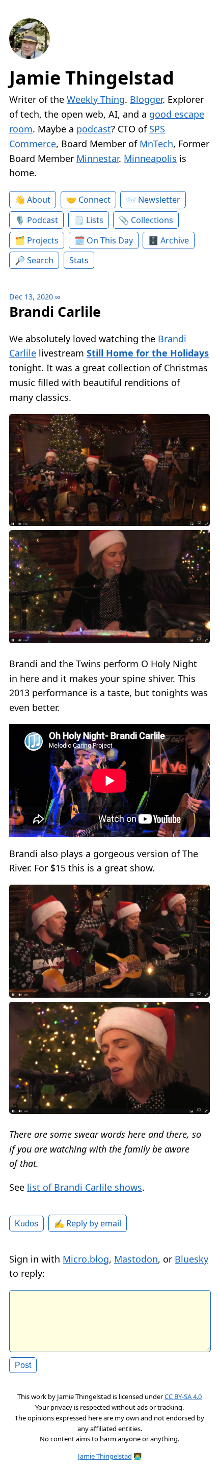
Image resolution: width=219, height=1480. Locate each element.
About (38, 199)
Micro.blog (86, 1259)
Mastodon (136, 1259)
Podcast (42, 220)
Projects (43, 240)
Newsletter (159, 199)
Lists (94, 220)
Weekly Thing (96, 99)
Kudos (26, 1223)
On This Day (110, 240)
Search (40, 260)
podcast (93, 129)
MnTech (156, 144)
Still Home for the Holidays (148, 353)
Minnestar (97, 158)
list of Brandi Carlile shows (84, 1187)
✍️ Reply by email (87, 1223)
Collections (152, 220)
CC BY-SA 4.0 (183, 1396)
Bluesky (191, 1259)
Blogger (146, 99)
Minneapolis (150, 158)
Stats (79, 260)
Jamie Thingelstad (91, 77)
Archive (174, 240)
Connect (94, 199)
